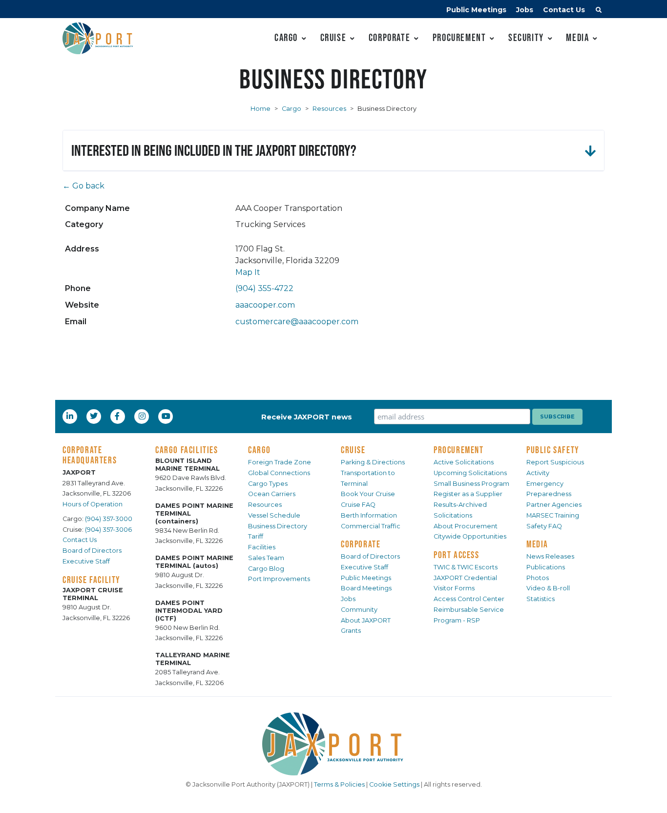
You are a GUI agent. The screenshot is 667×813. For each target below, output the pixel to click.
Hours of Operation (93, 504)
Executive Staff (86, 561)
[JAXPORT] (333, 743)
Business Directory (277, 526)
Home (260, 108)
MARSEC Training (552, 515)
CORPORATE (360, 544)
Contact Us (564, 9)
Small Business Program (471, 483)
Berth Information (369, 515)
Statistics (540, 599)
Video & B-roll (548, 588)
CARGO (259, 449)
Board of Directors (92, 550)
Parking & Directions (373, 462)
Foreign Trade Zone (279, 462)
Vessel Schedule (274, 515)
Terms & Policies (339, 784)
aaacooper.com (265, 305)
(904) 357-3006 (108, 529)
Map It (247, 272)
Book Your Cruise (368, 494)
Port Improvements (279, 579)
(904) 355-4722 (264, 288)
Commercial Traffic (370, 526)
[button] (598, 11)
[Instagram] (143, 416)
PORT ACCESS (456, 554)
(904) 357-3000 (108, 518)
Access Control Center (469, 599)
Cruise (333, 37)
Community (359, 609)
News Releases (550, 556)
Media (577, 37)
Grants (351, 630)
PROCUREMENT (459, 449)
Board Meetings (366, 588)
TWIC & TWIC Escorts (466, 567)
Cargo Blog (266, 568)
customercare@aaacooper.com (296, 321)
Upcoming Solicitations (470, 473)
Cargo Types (268, 483)
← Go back (83, 185)
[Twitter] (95, 416)
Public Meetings (476, 9)
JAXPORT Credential (465, 578)
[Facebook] (117, 416)
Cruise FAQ (358, 504)
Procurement (459, 37)
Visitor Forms (454, 588)
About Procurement (466, 526)
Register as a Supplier (468, 494)
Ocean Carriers (271, 494)
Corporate (389, 37)
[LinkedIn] (70, 416)
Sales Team (266, 558)
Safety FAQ (544, 526)
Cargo (286, 37)
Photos (537, 578)
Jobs (524, 9)
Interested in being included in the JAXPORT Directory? (213, 150)
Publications (545, 567)
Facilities (261, 547)
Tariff (255, 536)
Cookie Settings (394, 784)
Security (526, 37)
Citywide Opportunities (470, 536)
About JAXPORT (366, 620)
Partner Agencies (554, 504)
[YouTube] (167, 416)
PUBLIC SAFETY (553, 449)
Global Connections (279, 473)
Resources (329, 108)
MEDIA (537, 544)
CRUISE (353, 449)
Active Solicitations (464, 462)
